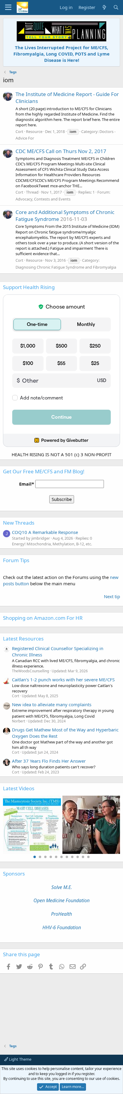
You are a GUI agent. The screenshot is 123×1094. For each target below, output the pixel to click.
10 (83, 857)
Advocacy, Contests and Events (43, 199)
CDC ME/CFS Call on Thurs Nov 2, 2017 (61, 151)
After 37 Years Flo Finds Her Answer (49, 761)
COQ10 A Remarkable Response (45, 532)
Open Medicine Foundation (61, 900)
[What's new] (104, 7)
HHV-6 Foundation (61, 927)
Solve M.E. (61, 887)
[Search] (116, 7)
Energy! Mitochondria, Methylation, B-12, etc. (52, 544)
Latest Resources (23, 638)
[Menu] (8, 7)
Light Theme (19, 1059)
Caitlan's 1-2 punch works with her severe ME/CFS (63, 680)
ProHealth (61, 914)
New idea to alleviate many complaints (51, 704)
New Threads (18, 522)
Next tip (112, 596)
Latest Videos (18, 788)
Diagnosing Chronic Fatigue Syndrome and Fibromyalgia (66, 267)
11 (88, 857)
